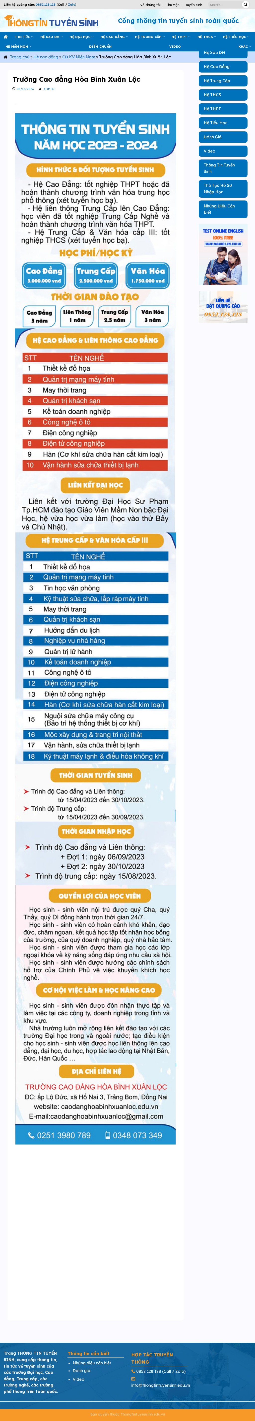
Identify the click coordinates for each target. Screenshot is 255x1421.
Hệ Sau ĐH (214, 52)
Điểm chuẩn (100, 46)
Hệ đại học (79, 37)
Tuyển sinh (193, 5)
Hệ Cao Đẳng (217, 66)
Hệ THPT (179, 37)
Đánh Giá (213, 136)
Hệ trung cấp (148, 37)
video (175, 46)
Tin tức (22, 37)
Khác (243, 46)
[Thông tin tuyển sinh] (51, 20)
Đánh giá (81, 1370)
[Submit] (245, 4)
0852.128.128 (46, 4)
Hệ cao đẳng (113, 37)
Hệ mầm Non (16, 46)
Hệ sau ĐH (49, 37)
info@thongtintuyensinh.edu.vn (160, 1385)
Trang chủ (19, 56)
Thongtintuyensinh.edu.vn (143, 1414)
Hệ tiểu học (234, 37)
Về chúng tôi (150, 5)
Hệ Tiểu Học (215, 122)
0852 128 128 (148, 1371)
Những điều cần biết (92, 1362)
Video (209, 151)
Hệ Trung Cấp (217, 80)
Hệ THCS (205, 37)
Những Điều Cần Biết (219, 209)
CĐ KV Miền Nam (78, 56)
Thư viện (173, 5)
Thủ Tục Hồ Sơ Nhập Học (218, 188)
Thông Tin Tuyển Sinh (219, 168)
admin (49, 89)
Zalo (71, 4)
